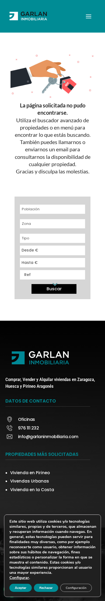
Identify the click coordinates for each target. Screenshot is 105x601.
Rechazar (46, 588)
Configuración (76, 588)
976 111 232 (28, 428)
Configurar (19, 577)
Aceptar (20, 588)
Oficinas (26, 419)
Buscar (54, 289)
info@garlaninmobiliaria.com (48, 437)
